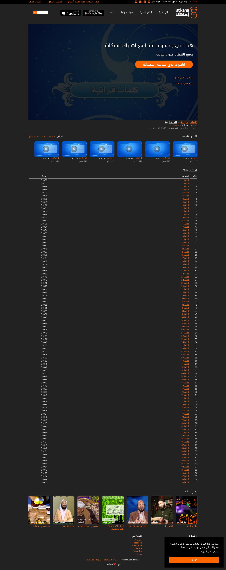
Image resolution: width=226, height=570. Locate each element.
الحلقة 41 (185, 302)
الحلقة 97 (185, 476)
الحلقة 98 (185, 479)
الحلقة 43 (185, 308)
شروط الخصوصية (94, 560)
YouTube (137, 551)
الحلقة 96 (55, 158)
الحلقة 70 (185, 392)
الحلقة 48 (185, 323)
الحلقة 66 (185, 379)
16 (38, 136)
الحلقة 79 (185, 420)
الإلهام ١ (169, 526)
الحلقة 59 (185, 358)
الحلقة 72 (185, 398)
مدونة (139, 554)
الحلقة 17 (185, 227)
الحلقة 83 (185, 432)
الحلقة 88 (185, 448)
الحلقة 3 (185, 186)
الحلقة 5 (185, 189)
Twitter (138, 540)
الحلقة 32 (185, 274)
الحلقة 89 (185, 451)
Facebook (137, 543)
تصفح (112, 12)
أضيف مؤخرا (127, 12)
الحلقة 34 (185, 280)
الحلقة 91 (185, 457)
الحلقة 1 (194, 158)
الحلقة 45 (185, 314)
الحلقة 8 (185, 199)
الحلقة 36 (185, 286)
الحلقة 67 (185, 383)
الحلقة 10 (185, 205)
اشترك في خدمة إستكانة (164, 64)
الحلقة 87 (185, 445)
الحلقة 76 (185, 411)
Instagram (137, 545)
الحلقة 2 (166, 158)
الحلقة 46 (185, 317)
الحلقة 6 (185, 193)
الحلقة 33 (185, 277)
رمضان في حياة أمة (41, 526)
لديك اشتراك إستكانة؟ (183, 83)
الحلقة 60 (185, 361)
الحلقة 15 (185, 221)
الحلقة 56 (185, 348)
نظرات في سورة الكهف (138, 526)
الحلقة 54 (185, 342)
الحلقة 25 (185, 252)
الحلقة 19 (138, 158)
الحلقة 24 (185, 249)
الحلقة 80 (185, 423)
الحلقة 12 (185, 211)
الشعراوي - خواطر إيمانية (88, 526)
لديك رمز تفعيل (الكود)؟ (183, 77)
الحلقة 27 (110, 158)
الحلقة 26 (82, 158)
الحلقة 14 (185, 218)
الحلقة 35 (185, 283)
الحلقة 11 (185, 208)
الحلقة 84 (185, 436)
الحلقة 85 (185, 439)
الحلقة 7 (185, 196)
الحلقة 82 (185, 429)
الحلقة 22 (185, 242)
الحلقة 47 (185, 320)
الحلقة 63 (185, 370)
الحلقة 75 (185, 407)
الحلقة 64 (185, 373)
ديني (176, 125)
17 (35, 136)
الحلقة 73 (185, 401)
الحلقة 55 (185, 345)
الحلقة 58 (185, 355)
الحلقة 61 (185, 364)
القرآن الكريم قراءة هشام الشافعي (116, 527)
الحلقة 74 (185, 404)
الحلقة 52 (185, 336)
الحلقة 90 (185, 454)
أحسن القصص (68, 526)
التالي (30, 136)
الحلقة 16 (185, 224)
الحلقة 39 (185, 295)
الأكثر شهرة (146, 12)
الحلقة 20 (185, 236)
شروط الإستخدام (111, 560)
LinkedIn (138, 548)
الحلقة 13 (185, 214)
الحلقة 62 (185, 367)
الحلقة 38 (185, 292)
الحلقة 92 (185, 461)
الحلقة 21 (185, 239)
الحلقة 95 (185, 470)
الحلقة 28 (185, 261)
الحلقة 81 (185, 426)
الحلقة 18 (185, 230)
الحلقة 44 (185, 311)
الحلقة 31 (185, 270)
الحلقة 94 (185, 467)
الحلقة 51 (185, 333)
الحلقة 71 (185, 395)
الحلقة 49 (185, 327)
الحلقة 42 (185, 305)
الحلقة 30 (185, 267)
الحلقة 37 (185, 289)
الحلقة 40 (185, 298)
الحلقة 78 (185, 417)
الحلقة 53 (185, 339)
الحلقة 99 (185, 482)
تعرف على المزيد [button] (209, 551)
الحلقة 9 (185, 202)
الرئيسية (163, 12)
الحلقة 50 (185, 330)
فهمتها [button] (194, 559)
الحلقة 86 (185, 442)
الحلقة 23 (185, 246)
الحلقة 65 (185, 376)
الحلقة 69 (185, 389)
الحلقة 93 (185, 464)
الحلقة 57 (185, 352)
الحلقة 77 (185, 414)
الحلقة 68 (185, 386)
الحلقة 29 (185, 264)
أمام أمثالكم (192, 526)
